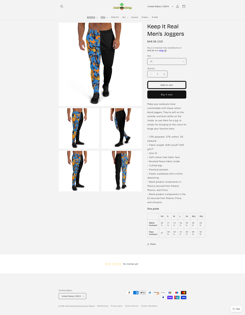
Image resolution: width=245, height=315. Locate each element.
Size (149, 56)
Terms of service (131, 306)
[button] (62, 6)
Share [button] (153, 244)
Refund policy (102, 306)
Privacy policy (116, 306)
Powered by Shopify (87, 306)
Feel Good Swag (72, 306)
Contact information (149, 306)
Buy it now (167, 94)
